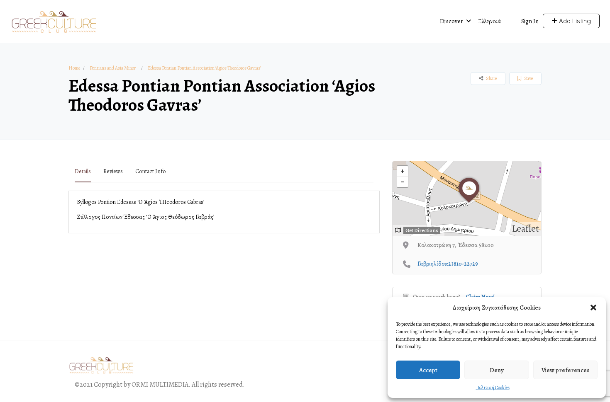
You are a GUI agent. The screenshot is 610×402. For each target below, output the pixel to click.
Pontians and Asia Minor (113, 68)
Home (74, 68)
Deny (497, 370)
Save (528, 78)
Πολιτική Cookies (493, 387)
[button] (593, 307)
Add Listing (574, 21)
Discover (451, 21)
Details (83, 171)
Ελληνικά (489, 21)
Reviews (113, 171)
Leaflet (525, 228)
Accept (428, 370)
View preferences (565, 370)
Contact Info (150, 171)
